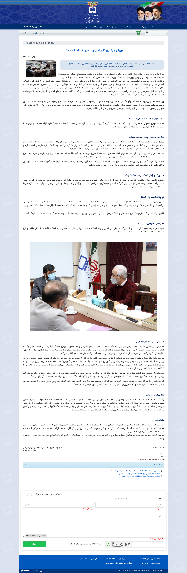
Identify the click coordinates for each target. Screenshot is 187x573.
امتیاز (160, 499)
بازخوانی (108, 543)
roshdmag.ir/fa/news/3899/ (150, 459)
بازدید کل (122, 558)
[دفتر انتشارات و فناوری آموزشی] (92, 14)
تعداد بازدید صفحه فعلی (124, 563)
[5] (126, 499)
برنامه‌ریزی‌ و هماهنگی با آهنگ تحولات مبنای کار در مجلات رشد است (135, 470)
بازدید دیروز (155, 563)
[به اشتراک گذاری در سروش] (44, 43)
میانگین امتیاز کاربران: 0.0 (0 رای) (48, 494)
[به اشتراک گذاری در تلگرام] (48, 43)
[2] (119, 499)
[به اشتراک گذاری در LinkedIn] (52, 43)
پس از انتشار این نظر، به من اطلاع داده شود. (85, 544)
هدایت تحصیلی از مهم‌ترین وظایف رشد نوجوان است (141, 476)
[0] (24, 494)
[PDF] (33, 43)
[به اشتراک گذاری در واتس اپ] (40, 43)
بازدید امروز (94, 558)
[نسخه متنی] (26, 43)
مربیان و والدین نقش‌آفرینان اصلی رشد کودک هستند (93, 50)
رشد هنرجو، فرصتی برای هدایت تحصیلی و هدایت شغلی (139, 473)
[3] (121, 499)
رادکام (32, 570)
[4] (124, 499)
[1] (116, 499)
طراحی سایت (40, 570)
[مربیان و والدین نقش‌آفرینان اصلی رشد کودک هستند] (40, 68)
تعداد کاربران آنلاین (154, 558)
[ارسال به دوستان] (30, 43)
